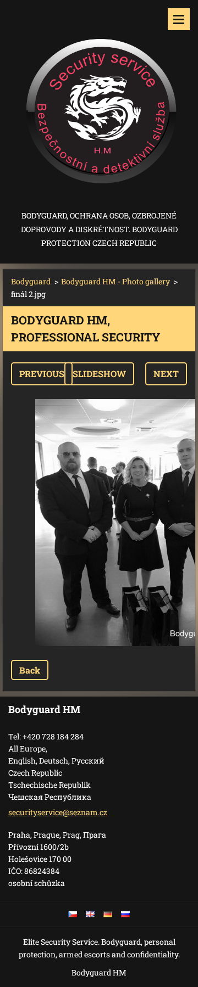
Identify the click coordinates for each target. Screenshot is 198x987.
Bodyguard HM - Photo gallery (115, 281)
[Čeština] (72, 914)
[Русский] (125, 914)
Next (166, 373)
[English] (90, 914)
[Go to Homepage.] (99, 104)
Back (29, 670)
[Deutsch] (107, 914)
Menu (179, 19)
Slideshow (99, 373)
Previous (41, 373)
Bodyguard (31, 281)
